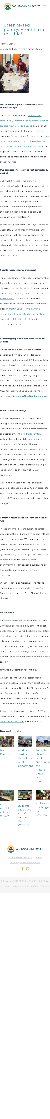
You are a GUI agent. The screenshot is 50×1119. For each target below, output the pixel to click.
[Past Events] (7, 741)
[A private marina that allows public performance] (25, 741)
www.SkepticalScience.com (32, 396)
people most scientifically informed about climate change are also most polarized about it (24, 120)
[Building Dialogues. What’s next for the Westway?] (25, 796)
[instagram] (27, 868)
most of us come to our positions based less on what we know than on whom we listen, (25, 141)
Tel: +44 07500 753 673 (20, 857)
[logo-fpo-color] (25, 846)
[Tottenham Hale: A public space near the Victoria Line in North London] (43, 741)
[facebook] (22, 868)
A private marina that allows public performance (26, 758)
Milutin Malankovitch (29, 434)
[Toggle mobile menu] (44, 4)
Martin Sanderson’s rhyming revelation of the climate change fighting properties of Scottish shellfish (22, 314)
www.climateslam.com (12, 721)
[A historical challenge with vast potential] (43, 795)
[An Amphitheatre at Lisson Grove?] (7, 795)
